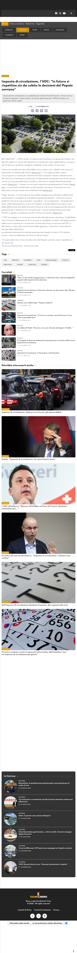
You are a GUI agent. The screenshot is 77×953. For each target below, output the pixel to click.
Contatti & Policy (25, 910)
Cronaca (9, 30)
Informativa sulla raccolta (19, 923)
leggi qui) (13, 185)
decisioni (8, 264)
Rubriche (30, 24)
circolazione (51, 260)
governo (27, 260)
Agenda (40, 24)
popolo (65, 260)
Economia (60, 30)
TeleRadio (9, 35)
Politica (22, 30)
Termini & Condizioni (42, 910)
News (5, 24)
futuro (20, 264)
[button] (32, 916)
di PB (30, 106)
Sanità (46, 30)
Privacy (56, 910)
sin (5, 260)
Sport (34, 30)
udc (38, 260)
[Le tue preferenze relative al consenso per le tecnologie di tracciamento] (73, 951)
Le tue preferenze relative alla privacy (47, 923)
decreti (44, 264)
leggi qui (36, 173)
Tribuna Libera (16, 24)
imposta (15, 260)
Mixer (22, 35)
